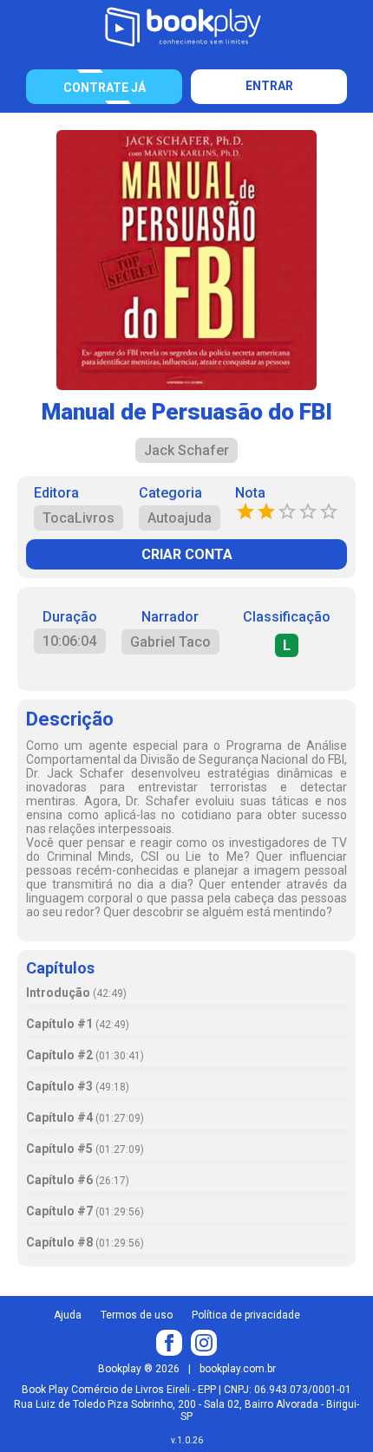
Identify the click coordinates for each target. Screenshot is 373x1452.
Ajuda (68, 1315)
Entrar (269, 86)
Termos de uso (137, 1315)
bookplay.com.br (238, 1369)
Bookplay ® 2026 (139, 1369)
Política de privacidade (246, 1315)
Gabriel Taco (170, 642)
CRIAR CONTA (186, 554)
